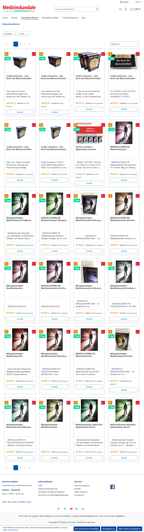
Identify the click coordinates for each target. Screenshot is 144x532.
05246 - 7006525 (11, 490)
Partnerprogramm (82, 485)
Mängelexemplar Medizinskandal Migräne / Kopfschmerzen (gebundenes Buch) (19, 425)
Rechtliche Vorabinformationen (51, 492)
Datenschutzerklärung (47, 489)
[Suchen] (96, 9)
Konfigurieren (108, 529)
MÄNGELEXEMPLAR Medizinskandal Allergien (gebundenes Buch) (53, 219)
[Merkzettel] (120, 9)
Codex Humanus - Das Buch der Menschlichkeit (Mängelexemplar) (122, 77)
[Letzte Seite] (29, 44)
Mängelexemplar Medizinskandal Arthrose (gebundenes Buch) (88, 287)
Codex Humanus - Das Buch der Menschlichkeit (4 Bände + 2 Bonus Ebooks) (18, 77)
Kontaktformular (24, 502)
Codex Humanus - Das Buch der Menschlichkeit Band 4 (18, 148)
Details (20, 112)
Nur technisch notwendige (87, 529)
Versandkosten (64, 516)
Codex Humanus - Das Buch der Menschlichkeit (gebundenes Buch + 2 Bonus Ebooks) (88, 77)
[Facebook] (112, 482)
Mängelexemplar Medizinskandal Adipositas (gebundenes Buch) (19, 219)
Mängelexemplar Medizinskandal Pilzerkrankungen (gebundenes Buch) (51, 425)
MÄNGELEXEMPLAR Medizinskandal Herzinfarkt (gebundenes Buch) (88, 354)
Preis (22, 34)
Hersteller (8, 34)
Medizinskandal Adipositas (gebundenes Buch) (89, 425)
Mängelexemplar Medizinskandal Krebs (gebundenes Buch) (121, 354)
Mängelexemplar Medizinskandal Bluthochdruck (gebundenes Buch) (16, 354)
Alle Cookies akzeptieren (130, 529)
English (125, 2)
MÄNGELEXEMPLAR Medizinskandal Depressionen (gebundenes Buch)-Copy (123, 148)
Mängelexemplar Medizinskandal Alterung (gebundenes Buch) (88, 219)
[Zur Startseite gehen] (19, 9)
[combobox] (74, 9)
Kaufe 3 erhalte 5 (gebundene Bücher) (86, 148)
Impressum (79, 495)
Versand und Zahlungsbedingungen (53, 495)
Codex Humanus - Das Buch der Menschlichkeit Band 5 (53, 148)
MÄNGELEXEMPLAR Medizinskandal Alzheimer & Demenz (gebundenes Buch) (123, 219)
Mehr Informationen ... (11, 530)
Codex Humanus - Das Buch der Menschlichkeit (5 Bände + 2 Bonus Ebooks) (54, 77)
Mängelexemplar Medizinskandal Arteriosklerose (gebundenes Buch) (16, 287)
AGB (40, 485)
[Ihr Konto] (126, 9)
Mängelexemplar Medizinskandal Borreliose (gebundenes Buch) (54, 354)
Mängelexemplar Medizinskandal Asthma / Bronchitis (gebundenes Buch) (123, 287)
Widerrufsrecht (80, 492)
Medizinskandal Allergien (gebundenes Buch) (123, 425)
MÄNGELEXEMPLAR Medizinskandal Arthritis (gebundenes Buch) (53, 287)
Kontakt (77, 489)
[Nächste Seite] (24, 44)
